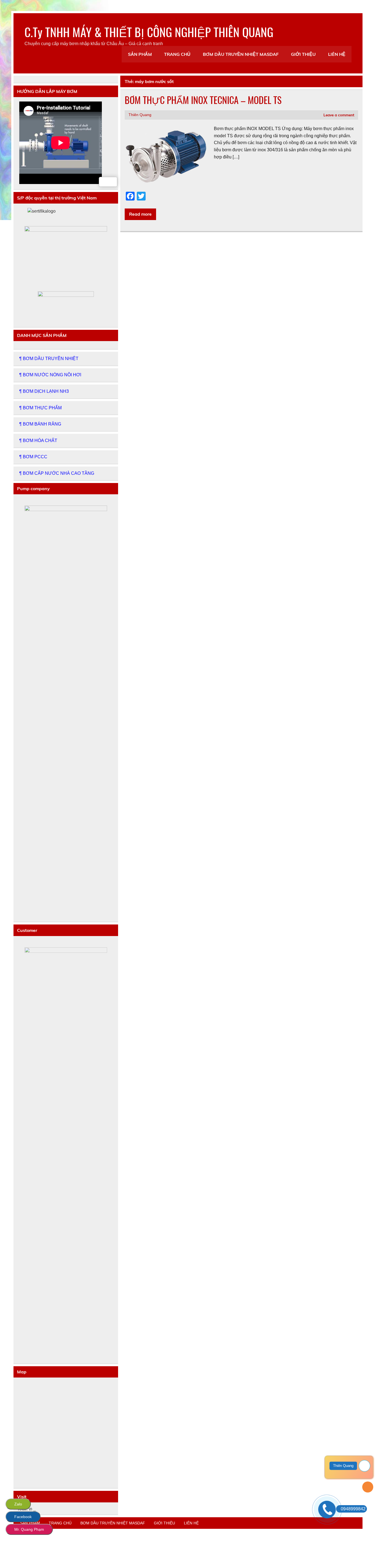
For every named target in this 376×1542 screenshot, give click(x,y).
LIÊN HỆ (336, 54)
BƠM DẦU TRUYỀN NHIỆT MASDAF (241, 54)
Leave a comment (338, 115)
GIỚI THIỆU (303, 54)
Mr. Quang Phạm (29, 1529)
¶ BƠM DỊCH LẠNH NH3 (44, 391)
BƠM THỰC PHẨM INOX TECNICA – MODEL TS (203, 100)
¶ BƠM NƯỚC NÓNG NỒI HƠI (50, 374)
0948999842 (353, 1509)
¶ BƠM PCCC (33, 456)
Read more (140, 214)
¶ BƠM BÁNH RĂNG (40, 424)
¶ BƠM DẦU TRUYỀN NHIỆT (48, 358)
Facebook (23, 1516)
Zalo (18, 1504)
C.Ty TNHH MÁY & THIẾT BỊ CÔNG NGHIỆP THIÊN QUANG (148, 31)
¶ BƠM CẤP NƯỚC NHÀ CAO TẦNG (56, 473)
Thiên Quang (140, 115)
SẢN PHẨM (140, 54)
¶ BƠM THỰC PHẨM (40, 407)
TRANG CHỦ (177, 54)
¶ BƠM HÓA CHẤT (38, 440)
